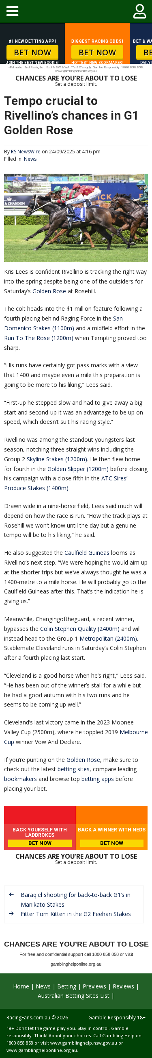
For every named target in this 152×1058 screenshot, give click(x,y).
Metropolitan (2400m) (108, 638)
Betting (66, 986)
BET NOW (32, 52)
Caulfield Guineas (86, 552)
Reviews (123, 986)
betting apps (97, 779)
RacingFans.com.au (28, 1017)
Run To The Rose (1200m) (38, 338)
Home (21, 986)
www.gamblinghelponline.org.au (41, 1050)
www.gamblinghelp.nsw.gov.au (83, 1043)
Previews (94, 986)
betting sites (74, 769)
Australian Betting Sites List (73, 995)
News (30, 158)
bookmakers (20, 779)
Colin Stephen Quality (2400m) (80, 629)
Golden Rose (49, 291)
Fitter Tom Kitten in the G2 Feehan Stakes (76, 914)
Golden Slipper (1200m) (78, 469)
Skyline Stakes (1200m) (57, 459)
